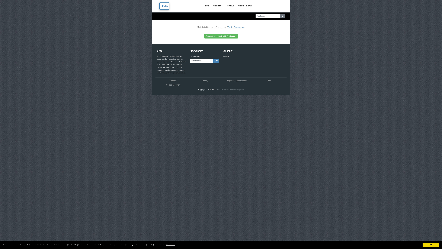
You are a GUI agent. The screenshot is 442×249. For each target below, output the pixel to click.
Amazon (226, 56)
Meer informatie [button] (170, 245)
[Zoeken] (282, 16)
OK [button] (430, 245)
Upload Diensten (245, 6)
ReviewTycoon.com (236, 27)
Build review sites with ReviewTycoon (230, 89)
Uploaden (217, 6)
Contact (173, 81)
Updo (164, 6)
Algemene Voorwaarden (237, 81)
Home (207, 6)
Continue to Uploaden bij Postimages (221, 36)
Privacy (205, 81)
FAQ (269, 81)
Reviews (230, 6)
